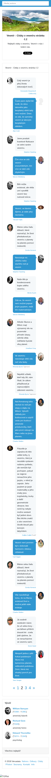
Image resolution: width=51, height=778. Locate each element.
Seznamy (17, 764)
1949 (16, 724)
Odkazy (33, 761)
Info (33, 764)
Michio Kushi (31, 293)
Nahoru (25, 761)
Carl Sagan (17, 557)
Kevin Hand (32, 646)
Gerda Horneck (30, 250)
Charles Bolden (18, 441)
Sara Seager (17, 680)
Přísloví (9, 764)
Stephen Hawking (30, 152)
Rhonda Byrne (18, 367)
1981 (24, 712)
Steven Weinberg (19, 177)
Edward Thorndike (21, 733)
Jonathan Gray (31, 348)
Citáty (40, 761)
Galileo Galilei (26, 535)
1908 (16, 712)
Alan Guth (16, 131)
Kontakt (26, 764)
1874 (16, 736)
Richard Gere (19, 721)
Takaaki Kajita (17, 219)
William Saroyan (20, 708)
